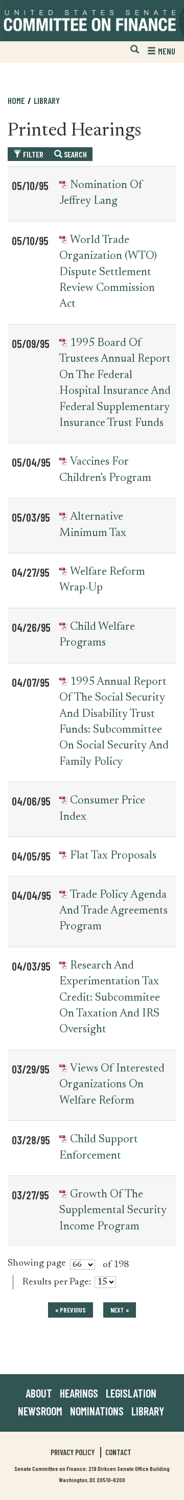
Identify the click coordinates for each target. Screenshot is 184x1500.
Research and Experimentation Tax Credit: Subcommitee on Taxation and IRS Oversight (109, 998)
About (39, 1393)
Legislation (131, 1393)
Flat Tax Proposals (113, 856)
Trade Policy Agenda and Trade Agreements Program (113, 911)
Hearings (79, 1393)
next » (119, 1309)
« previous (70, 1309)
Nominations (97, 1410)
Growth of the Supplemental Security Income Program (113, 1211)
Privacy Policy (73, 1452)
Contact (118, 1452)
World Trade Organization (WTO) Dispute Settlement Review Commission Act (108, 272)
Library (47, 100)
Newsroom (40, 1410)
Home (16, 100)
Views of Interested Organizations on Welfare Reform (112, 1085)
